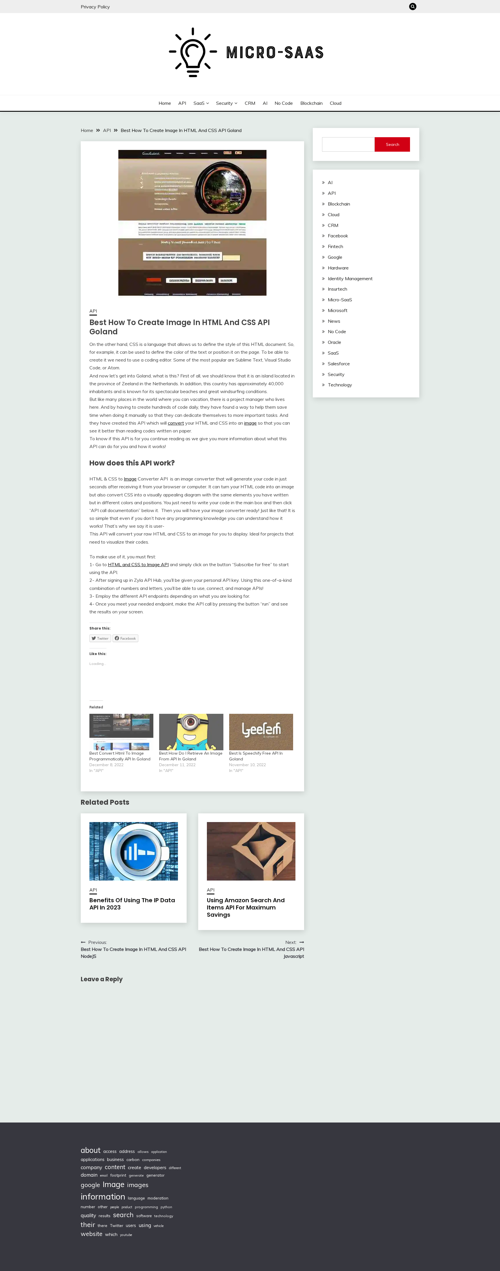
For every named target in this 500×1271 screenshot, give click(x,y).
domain (89, 1175)
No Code (284, 103)
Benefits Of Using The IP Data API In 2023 (132, 903)
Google (335, 257)
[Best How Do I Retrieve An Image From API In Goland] (191, 732)
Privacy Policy (95, 7)
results (105, 1215)
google (90, 1185)
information (103, 1196)
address (127, 1151)
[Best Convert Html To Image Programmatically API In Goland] (121, 732)
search (123, 1215)
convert (176, 423)
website (91, 1233)
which (111, 1234)
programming (146, 1207)
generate (136, 1175)
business (115, 1159)
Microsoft (338, 310)
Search (392, 144)
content (115, 1167)
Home (165, 103)
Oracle (334, 342)
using (145, 1225)
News (334, 321)
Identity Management (350, 278)
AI (265, 103)
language (136, 1198)
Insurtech (337, 289)
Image (130, 479)
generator (155, 1175)
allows (143, 1151)
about (91, 1150)
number (88, 1206)
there (102, 1225)
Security (224, 103)
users (131, 1225)
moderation (158, 1197)
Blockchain (311, 103)
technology (163, 1216)
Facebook (338, 236)
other (103, 1206)
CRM (250, 103)
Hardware (338, 268)
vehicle (158, 1226)
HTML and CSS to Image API (138, 564)
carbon (132, 1159)
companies (151, 1160)
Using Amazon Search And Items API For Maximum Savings (246, 907)
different (175, 1168)
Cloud (335, 103)
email (104, 1175)
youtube (126, 1235)
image (250, 423)
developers (155, 1167)
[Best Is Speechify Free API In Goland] (261, 732)
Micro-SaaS (340, 299)
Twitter (116, 1225)
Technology (340, 385)
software (144, 1215)
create (134, 1167)
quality (88, 1215)
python (166, 1207)
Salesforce (339, 363)
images (137, 1185)
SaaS (199, 103)
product (127, 1207)
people (114, 1207)
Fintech (335, 246)
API (182, 103)
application (159, 1152)
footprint (118, 1175)
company (91, 1167)
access (110, 1151)
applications (92, 1159)
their (88, 1224)
